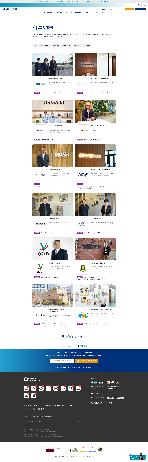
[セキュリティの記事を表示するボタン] (48, 388)
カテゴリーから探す (44, 45)
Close (130, 455)
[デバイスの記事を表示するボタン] (78, 388)
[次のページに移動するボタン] (85, 336)
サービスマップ (38, 405)
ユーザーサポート (27, 416)
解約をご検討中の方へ (49, 416)
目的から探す (56, 45)
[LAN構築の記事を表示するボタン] (63, 388)
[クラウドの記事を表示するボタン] (41, 388)
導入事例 (47, 405)
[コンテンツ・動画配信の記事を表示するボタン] (26, 395)
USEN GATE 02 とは (30, 409)
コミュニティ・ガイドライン (56, 421)
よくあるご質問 (88, 9)
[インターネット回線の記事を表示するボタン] (26, 388)
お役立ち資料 (56, 405)
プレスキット (68, 421)
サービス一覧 (27, 405)
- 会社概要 (93, 388)
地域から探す (86, 45)
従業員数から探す (66, 45)
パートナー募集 (97, 9)
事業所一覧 (41, 409)
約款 (34, 416)
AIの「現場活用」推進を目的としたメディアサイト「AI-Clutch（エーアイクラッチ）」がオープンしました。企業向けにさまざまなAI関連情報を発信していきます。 (74, 1)
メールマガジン (40, 416)
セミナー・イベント (67, 405)
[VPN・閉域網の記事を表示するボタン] (33, 388)
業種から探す (77, 45)
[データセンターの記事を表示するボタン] (55, 388)
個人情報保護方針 (27, 421)
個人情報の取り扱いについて (41, 421)
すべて (35, 45)
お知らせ (81, 9)
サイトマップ (26, 424)
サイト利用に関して (77, 421)
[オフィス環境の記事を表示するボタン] (33, 395)
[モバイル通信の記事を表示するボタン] (70, 388)
